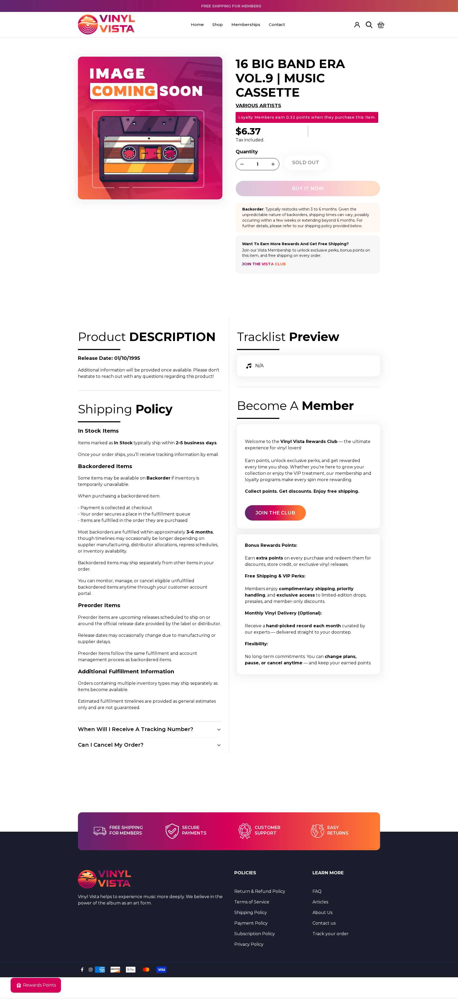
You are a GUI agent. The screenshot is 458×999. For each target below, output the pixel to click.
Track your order (330, 933)
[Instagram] (91, 969)
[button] (381, 24)
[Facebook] (82, 969)
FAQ (317, 891)
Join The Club (275, 513)
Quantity (247, 152)
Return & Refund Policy (259, 891)
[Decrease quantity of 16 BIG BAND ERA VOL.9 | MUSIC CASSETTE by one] (242, 164)
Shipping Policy (250, 912)
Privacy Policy (248, 944)
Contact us (324, 923)
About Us (322, 912)
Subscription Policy (254, 933)
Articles (320, 901)
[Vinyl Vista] (106, 25)
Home (197, 24)
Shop (217, 24)
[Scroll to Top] (448, 970)
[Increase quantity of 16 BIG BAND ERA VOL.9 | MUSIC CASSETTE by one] (273, 164)
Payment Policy (251, 923)
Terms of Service (251, 901)
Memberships (245, 24)
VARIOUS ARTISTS (258, 106)
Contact (277, 24)
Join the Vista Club (264, 264)
